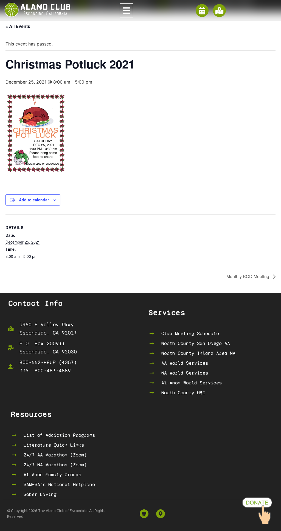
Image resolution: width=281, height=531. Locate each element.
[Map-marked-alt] (219, 10)
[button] (126, 10)
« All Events (17, 26)
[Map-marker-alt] (160, 513)
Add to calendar (34, 199)
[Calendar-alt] (202, 10)
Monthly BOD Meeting (248, 276)
